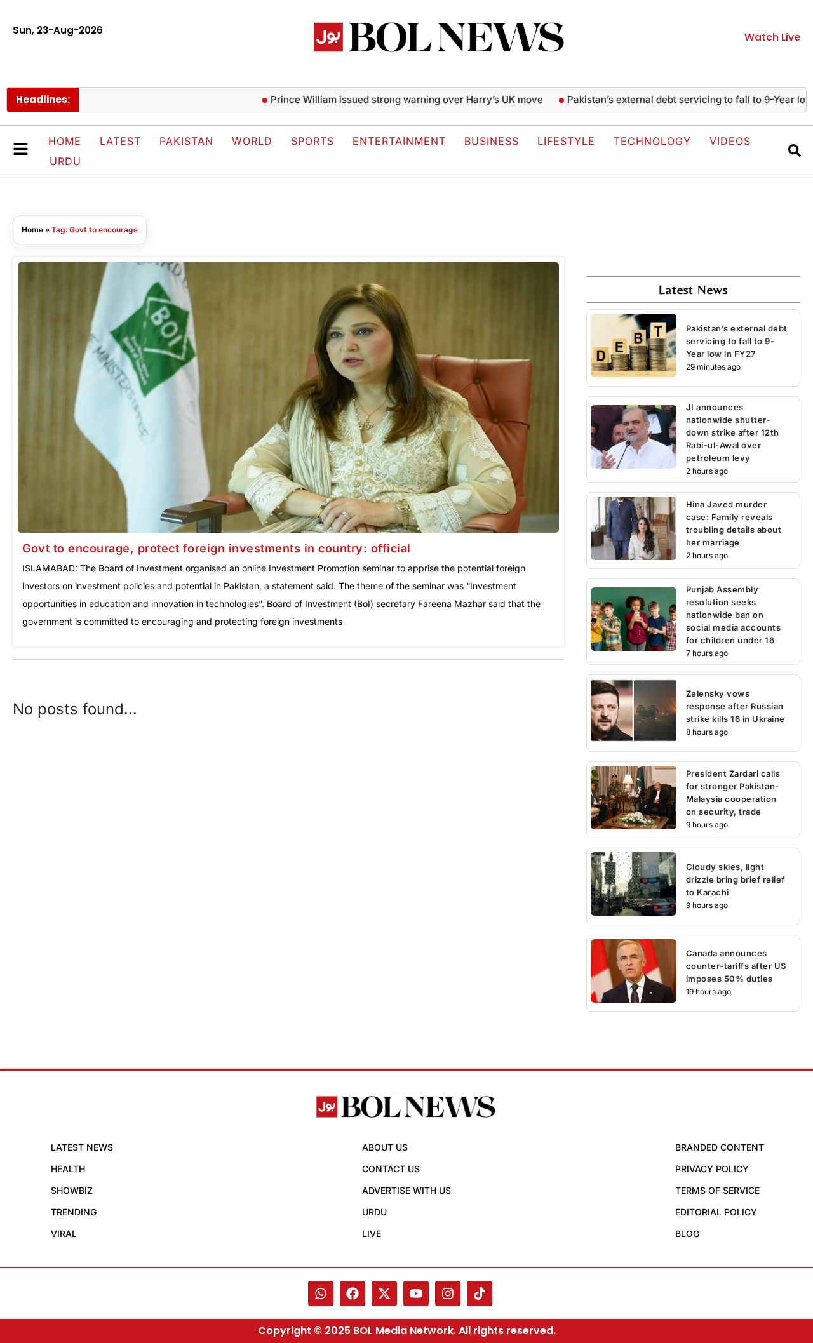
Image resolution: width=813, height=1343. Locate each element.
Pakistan (186, 141)
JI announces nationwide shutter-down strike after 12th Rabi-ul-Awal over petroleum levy (732, 432)
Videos (730, 141)
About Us (385, 1147)
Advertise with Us (406, 1190)
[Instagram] (447, 1293)
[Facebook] (352, 1293)
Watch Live (772, 37)
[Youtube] (416, 1293)
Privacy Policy (712, 1168)
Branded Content (719, 1147)
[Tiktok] (479, 1293)
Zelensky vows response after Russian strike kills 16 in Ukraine (735, 706)
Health (68, 1168)
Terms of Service (717, 1190)
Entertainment (399, 141)
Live (371, 1233)
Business (491, 141)
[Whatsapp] (320, 1293)
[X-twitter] (384, 1293)
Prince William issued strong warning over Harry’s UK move (383, 99)
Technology (652, 141)
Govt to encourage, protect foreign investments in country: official (216, 548)
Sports (312, 141)
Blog (687, 1233)
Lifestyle (566, 141)
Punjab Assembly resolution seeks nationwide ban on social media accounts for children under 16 (733, 614)
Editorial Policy (716, 1211)
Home (64, 141)
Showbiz (72, 1190)
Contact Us (391, 1168)
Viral (64, 1233)
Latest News (82, 1147)
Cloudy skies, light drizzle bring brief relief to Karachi (735, 879)
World (252, 141)
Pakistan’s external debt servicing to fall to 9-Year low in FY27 (737, 341)
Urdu (65, 161)
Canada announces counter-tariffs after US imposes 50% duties (736, 966)
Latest (120, 141)
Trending (74, 1211)
